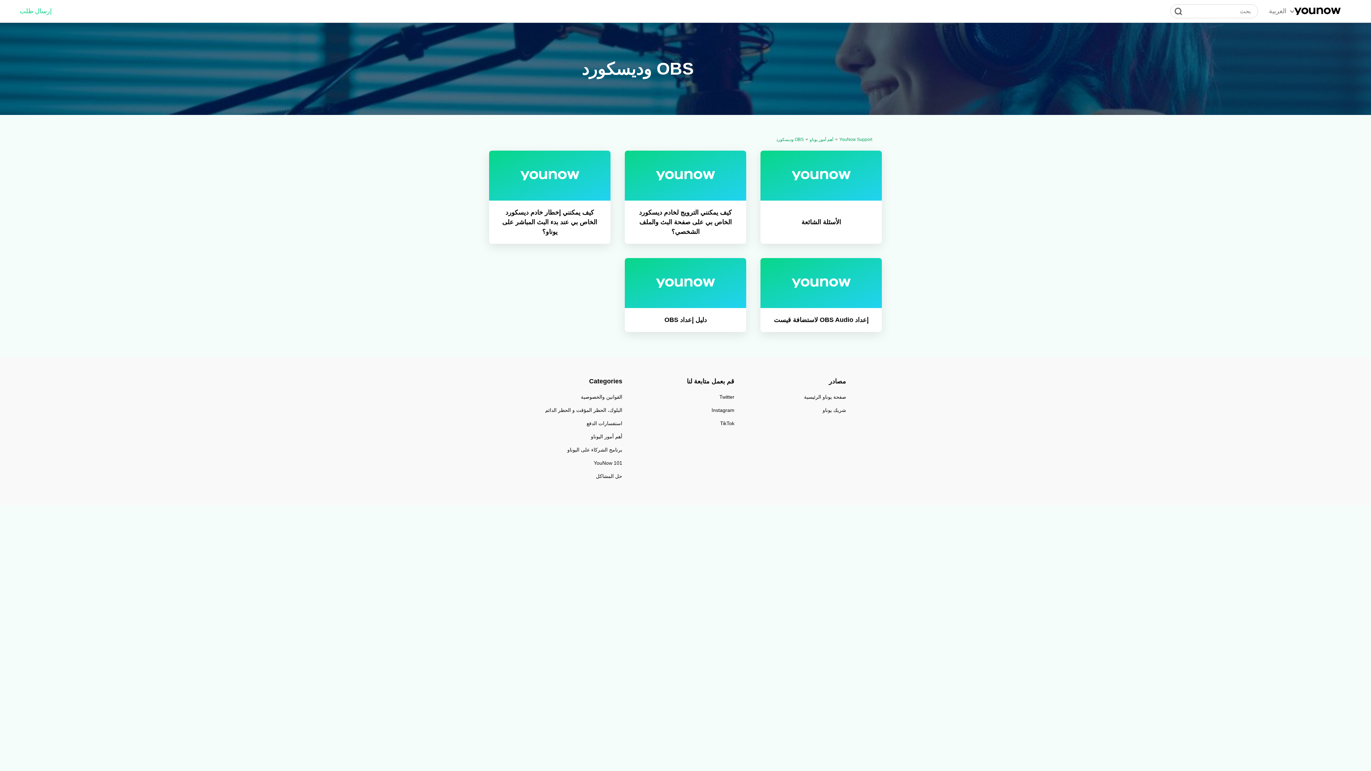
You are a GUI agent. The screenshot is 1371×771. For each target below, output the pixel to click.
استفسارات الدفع (604, 423)
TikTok (727, 423)
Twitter (726, 397)
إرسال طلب (36, 11)
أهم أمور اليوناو (606, 436)
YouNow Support (855, 139)
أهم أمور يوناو (821, 139)
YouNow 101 (608, 463)
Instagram (723, 410)
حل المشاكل (609, 476)
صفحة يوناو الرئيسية (825, 397)
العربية (1277, 11)
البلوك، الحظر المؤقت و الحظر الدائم (583, 410)
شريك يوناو (834, 410)
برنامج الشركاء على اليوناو (594, 450)
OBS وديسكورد (790, 139)
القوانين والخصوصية (601, 397)
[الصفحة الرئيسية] (1317, 11)
